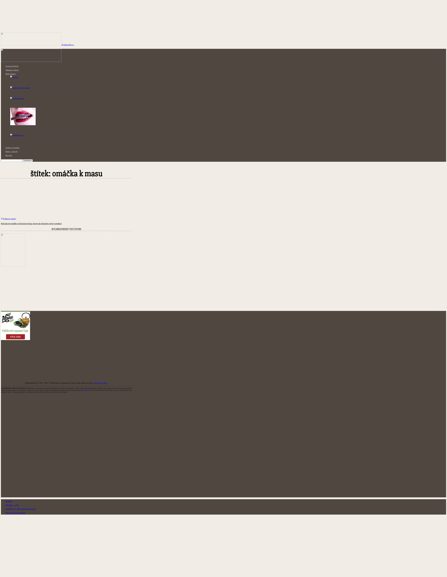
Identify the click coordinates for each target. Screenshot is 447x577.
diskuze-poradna (12, 147)
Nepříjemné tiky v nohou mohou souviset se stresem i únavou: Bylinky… (44, 140)
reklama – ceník (12, 505)
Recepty (9, 155)
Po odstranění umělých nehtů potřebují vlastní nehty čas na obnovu (42, 93)
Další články (11, 73)
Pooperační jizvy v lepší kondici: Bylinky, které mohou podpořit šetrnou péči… (47, 82)
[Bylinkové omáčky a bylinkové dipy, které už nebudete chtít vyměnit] (8, 218)
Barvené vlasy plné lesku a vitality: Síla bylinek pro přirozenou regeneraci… (46, 103)
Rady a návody (12, 151)
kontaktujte (86, 390)
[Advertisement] (66, 200)
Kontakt (9, 501)
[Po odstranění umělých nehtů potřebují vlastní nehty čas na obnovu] (20, 87)
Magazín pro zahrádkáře (16, 512)
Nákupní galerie (12, 70)
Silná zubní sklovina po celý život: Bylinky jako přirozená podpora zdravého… (47, 130)
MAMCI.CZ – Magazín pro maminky (21, 508)
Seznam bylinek (12, 66)
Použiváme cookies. (100, 383)
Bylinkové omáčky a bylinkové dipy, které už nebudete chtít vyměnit (31, 223)
